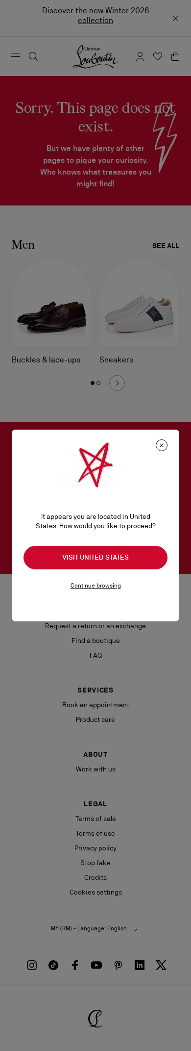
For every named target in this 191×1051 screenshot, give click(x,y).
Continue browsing (96, 585)
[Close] (161, 445)
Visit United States (95, 557)
